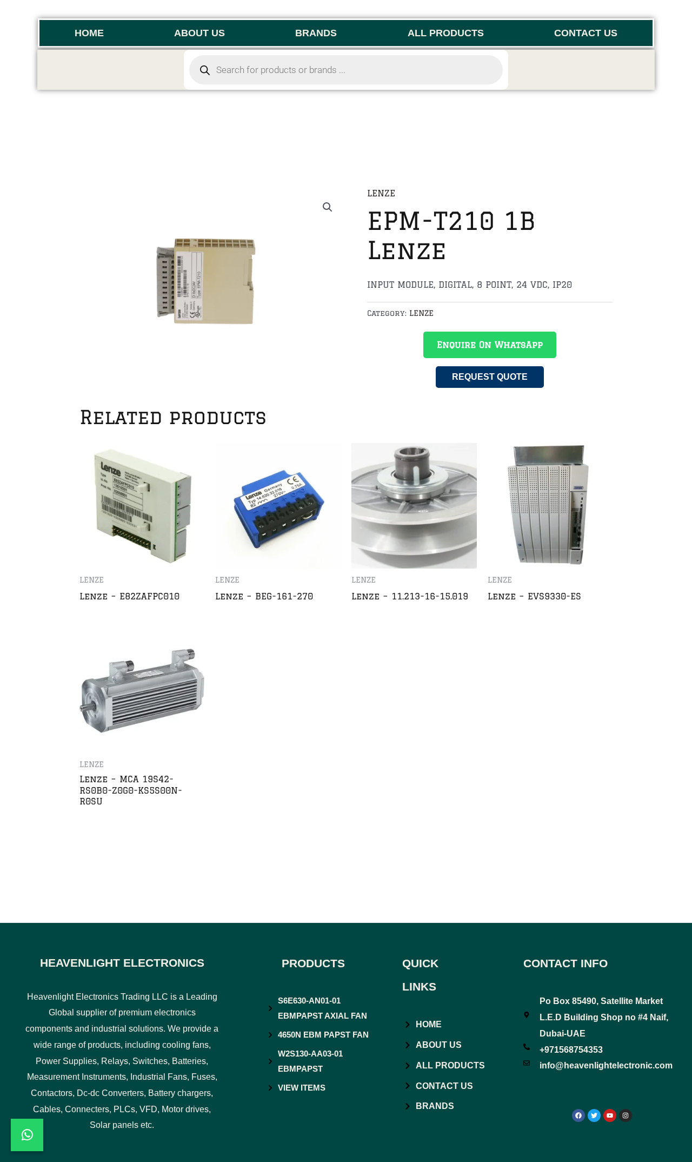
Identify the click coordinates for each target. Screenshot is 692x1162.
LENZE (381, 193)
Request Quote (490, 376)
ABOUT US (199, 33)
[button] (327, 207)
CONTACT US (585, 33)
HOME (89, 33)
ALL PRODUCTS (446, 33)
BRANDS (316, 33)
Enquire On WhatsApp (490, 344)
